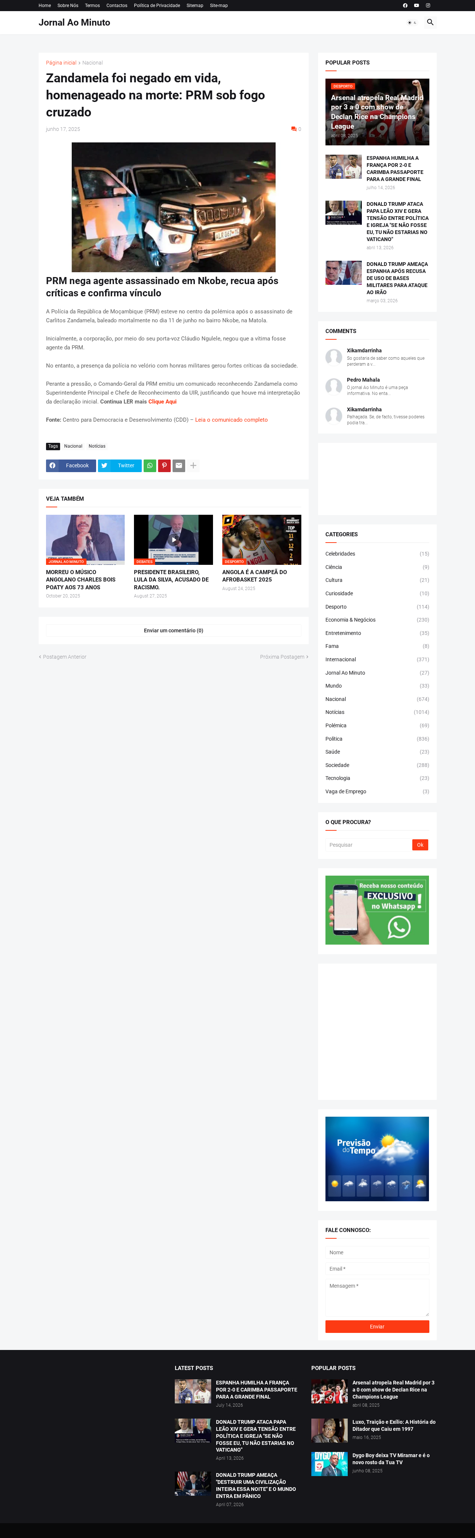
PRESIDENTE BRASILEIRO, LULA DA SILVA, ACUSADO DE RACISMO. (171, 580)
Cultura (377, 580)
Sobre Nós (68, 5)
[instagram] (428, 5)
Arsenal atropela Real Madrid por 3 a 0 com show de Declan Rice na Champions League (394, 1390)
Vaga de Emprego (377, 791)
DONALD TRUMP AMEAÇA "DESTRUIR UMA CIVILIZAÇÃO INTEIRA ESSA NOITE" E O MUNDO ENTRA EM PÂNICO (256, 1485)
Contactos (117, 5)
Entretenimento (377, 633)
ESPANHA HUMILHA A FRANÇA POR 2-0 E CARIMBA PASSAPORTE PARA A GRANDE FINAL (395, 168)
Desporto (377, 607)
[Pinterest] (164, 466)
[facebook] (405, 5)
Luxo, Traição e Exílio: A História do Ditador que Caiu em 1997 (394, 1425)
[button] (412, 22)
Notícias (97, 446)
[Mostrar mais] (193, 466)
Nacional (92, 63)
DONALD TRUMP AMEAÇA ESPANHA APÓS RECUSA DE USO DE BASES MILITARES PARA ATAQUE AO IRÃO (397, 278)
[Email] (179, 466)
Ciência (377, 567)
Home (45, 5)
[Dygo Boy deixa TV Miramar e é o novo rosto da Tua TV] (329, 1464)
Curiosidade (377, 593)
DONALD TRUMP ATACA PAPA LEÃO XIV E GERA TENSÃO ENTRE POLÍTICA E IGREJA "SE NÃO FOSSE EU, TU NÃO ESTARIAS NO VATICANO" (398, 221)
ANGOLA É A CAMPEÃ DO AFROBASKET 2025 (254, 576)
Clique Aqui (162, 401)
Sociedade (377, 765)
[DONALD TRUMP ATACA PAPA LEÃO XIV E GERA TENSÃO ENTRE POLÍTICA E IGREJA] (193, 1431)
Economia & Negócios (377, 620)
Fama (377, 646)
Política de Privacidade (157, 5)
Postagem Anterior (64, 657)
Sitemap (195, 5)
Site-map (219, 5)
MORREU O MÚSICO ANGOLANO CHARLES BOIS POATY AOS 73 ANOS (80, 580)
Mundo (377, 686)
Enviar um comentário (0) (173, 630)
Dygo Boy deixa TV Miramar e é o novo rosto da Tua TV (391, 1458)
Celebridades (377, 554)
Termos (92, 5)
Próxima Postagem (282, 657)
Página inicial (61, 63)
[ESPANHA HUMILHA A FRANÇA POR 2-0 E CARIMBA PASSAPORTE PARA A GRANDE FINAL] (343, 167)
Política (377, 739)
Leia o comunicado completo (231, 419)
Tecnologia (377, 778)
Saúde (377, 752)
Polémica (377, 725)
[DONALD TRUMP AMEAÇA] (193, 1484)
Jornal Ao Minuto (74, 22)
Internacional (377, 659)
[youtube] (416, 5)
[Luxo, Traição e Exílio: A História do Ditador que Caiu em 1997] (329, 1431)
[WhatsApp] (150, 466)
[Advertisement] (377, 1032)
